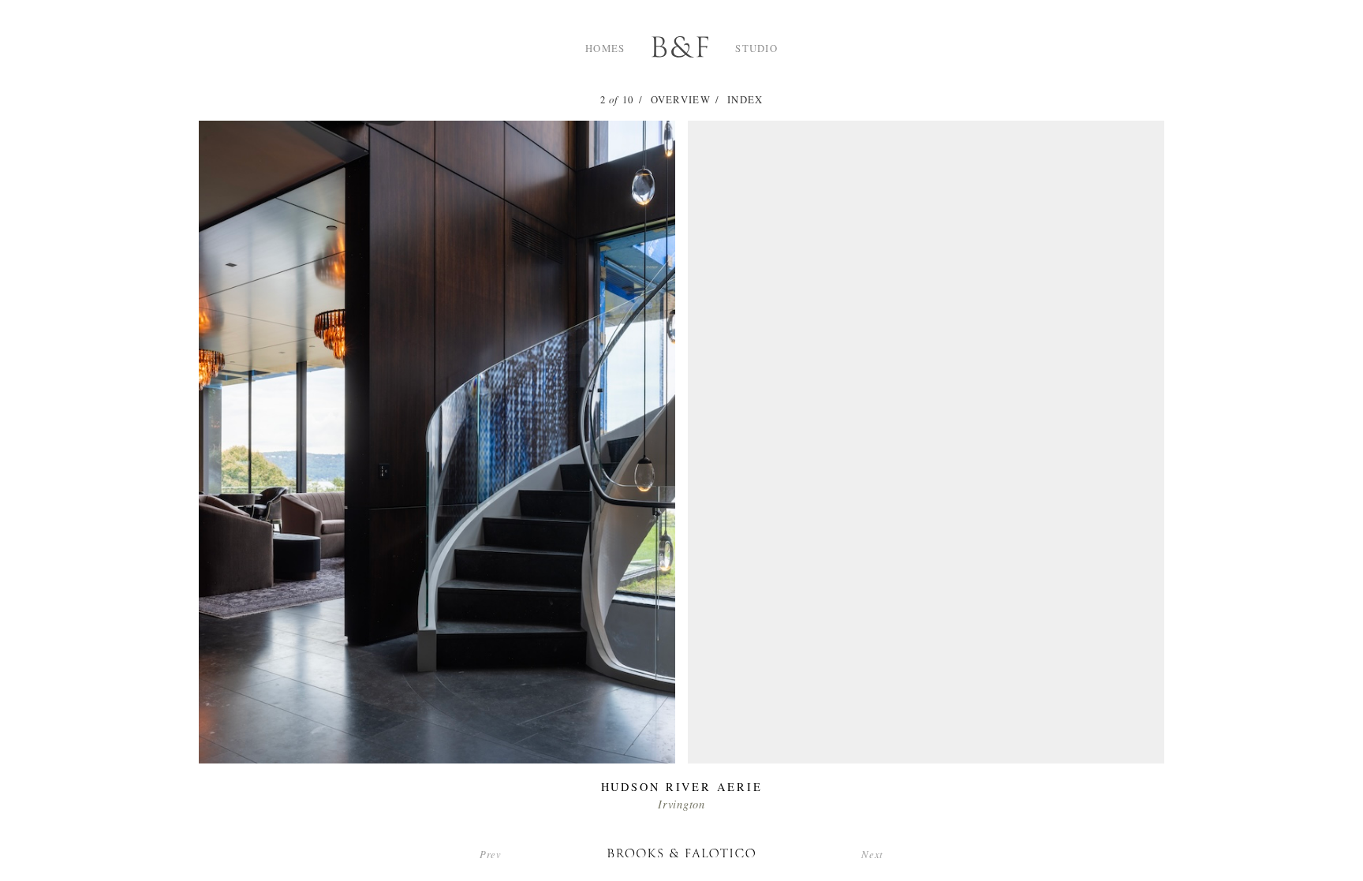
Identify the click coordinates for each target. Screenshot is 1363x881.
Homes (605, 48)
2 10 (617, 99)
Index (745, 99)
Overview (681, 99)
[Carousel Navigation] (681, 436)
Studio (756, 48)
